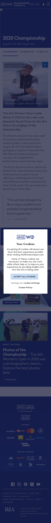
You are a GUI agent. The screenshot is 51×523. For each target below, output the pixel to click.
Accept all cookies (24, 276)
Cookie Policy (26, 287)
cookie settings (32, 283)
